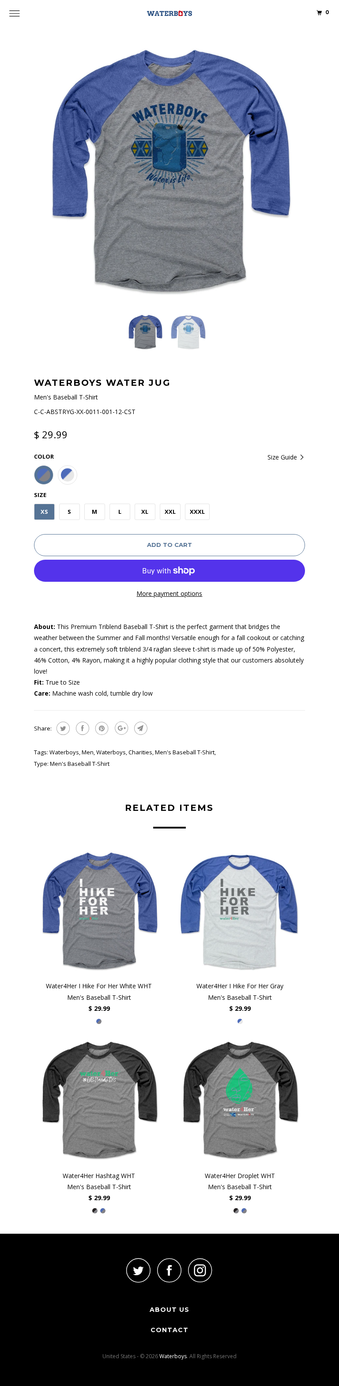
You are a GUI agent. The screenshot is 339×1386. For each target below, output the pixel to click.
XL (144, 512)
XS (44, 512)
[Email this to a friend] (139, 728)
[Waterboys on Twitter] (138, 1270)
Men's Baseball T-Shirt (185, 752)
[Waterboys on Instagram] (200, 1270)
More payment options (169, 593)
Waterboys (64, 752)
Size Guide (283, 457)
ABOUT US (169, 1310)
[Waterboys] (169, 13)
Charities (140, 752)
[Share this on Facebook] (81, 728)
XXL (170, 512)
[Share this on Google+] (120, 728)
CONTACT (169, 1330)
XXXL (197, 512)
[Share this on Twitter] (62, 728)
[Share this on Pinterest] (101, 728)
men (88, 752)
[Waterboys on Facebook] (169, 1270)
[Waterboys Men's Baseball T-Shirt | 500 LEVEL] (169, 170)
